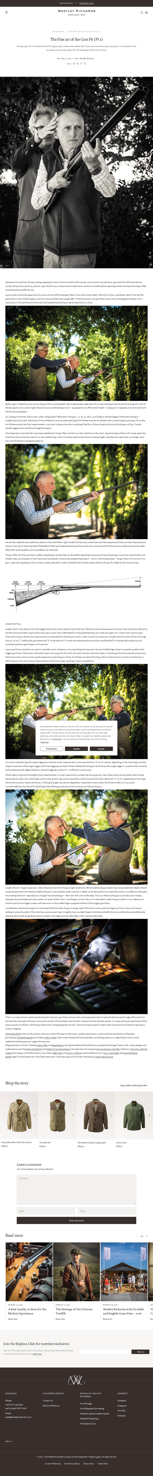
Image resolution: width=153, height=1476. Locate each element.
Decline (76, 749)
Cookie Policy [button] (57, 739)
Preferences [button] (44, 742)
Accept (101, 749)
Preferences (51, 749)
